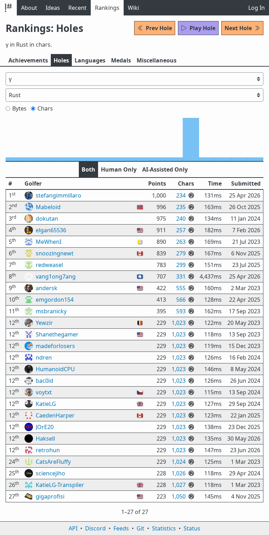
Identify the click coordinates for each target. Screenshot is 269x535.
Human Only (119, 169)
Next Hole (238, 28)
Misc (157, 60)
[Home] (8, 7)
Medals (121, 60)
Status (192, 528)
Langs (90, 60)
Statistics (164, 528)
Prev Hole (159, 28)
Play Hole (202, 28)
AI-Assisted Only (165, 169)
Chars (45, 108)
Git (140, 528)
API (73, 528)
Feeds (121, 528)
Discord (95, 528)
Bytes (19, 108)
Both (88, 169)
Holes (61, 60)
